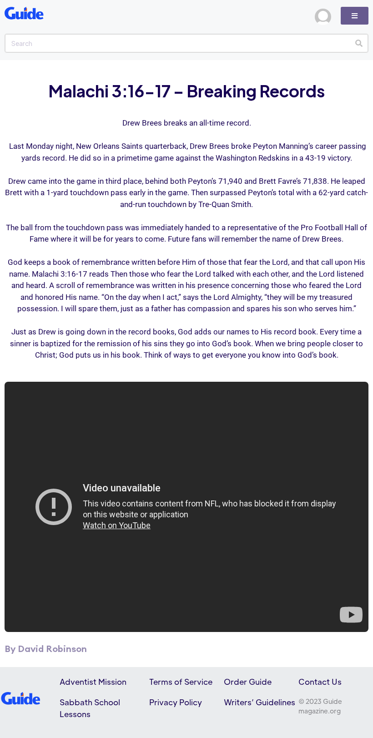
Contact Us (320, 682)
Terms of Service (180, 682)
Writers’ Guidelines (259, 702)
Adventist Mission (93, 682)
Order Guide (248, 682)
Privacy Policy (175, 702)
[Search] (359, 43)
